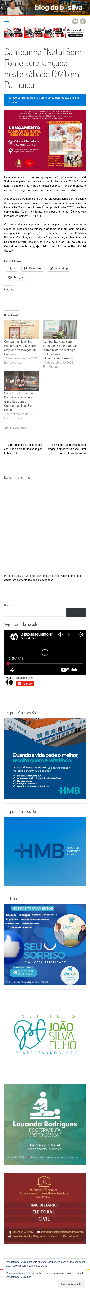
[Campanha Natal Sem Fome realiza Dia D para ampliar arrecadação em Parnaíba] (21, 329)
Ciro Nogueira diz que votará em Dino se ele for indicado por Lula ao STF (23, 449)
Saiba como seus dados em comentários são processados (43, 578)
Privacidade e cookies (18, 1276)
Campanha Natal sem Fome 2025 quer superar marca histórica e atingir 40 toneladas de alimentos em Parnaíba (59, 349)
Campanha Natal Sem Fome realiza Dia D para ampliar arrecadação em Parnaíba (20, 347)
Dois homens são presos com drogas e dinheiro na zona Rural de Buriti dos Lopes (67, 449)
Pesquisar (10, 605)
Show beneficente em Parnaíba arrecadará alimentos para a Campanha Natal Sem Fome (18, 401)
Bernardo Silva (31, 97)
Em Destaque (18, 427)
